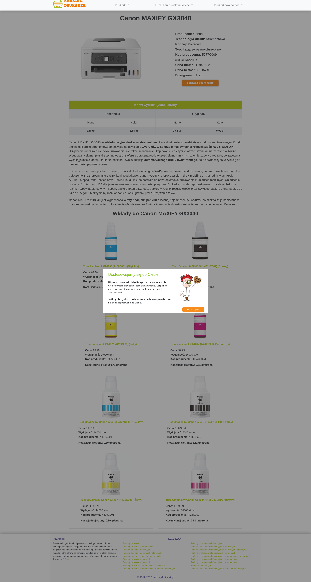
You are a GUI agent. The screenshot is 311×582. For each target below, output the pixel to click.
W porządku (193, 309)
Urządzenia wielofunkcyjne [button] (173, 5)
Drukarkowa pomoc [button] (227, 5)
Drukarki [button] (121, 5)
